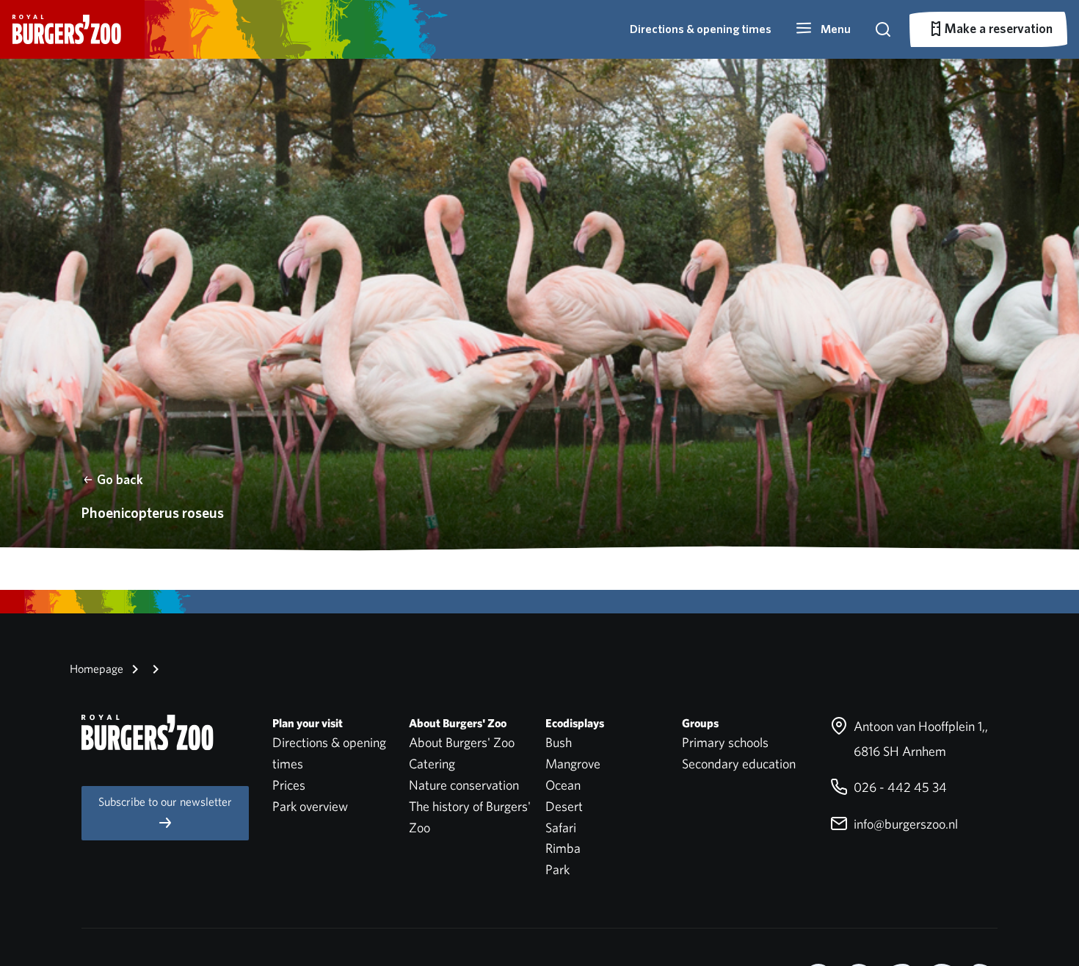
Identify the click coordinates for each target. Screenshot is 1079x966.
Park (557, 869)
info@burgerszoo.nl (904, 823)
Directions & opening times (700, 29)
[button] (823, 29)
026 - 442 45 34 (899, 787)
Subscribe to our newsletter (165, 802)
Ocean (563, 784)
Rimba (563, 848)
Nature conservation (464, 784)
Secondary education (739, 763)
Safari (560, 827)
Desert (564, 806)
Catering (432, 763)
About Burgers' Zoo (462, 742)
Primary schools (725, 742)
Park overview (310, 806)
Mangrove (572, 763)
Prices (288, 784)
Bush (558, 742)
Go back (120, 479)
